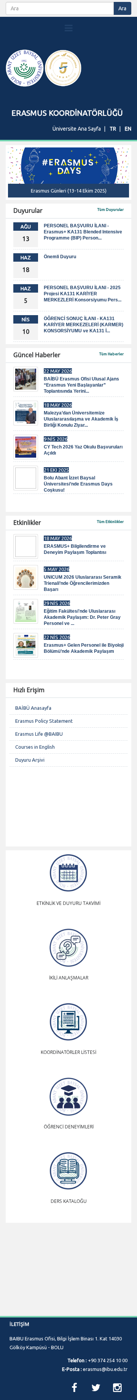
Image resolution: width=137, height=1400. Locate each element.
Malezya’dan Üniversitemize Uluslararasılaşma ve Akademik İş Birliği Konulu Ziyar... (81, 419)
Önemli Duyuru (60, 256)
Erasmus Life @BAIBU (39, 733)
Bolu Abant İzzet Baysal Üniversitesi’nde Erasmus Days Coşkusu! (78, 484)
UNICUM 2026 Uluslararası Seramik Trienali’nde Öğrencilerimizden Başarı (82, 583)
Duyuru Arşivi (30, 759)
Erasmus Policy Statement (44, 720)
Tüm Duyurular (110, 209)
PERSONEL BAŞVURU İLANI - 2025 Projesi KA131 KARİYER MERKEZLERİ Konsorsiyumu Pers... (82, 294)
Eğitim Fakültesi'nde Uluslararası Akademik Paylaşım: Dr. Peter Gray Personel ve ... (82, 617)
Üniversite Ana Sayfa (77, 129)
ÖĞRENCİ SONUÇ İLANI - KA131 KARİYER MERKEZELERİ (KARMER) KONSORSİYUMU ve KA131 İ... (83, 324)
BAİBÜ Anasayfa (33, 708)
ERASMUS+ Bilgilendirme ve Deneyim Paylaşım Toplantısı (75, 549)
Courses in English (35, 746)
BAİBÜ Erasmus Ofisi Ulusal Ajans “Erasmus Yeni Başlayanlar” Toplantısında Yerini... (81, 385)
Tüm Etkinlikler (110, 522)
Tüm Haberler (111, 354)
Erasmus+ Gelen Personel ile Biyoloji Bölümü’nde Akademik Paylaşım (84, 648)
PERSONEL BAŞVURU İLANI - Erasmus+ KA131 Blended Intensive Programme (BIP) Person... (83, 232)
